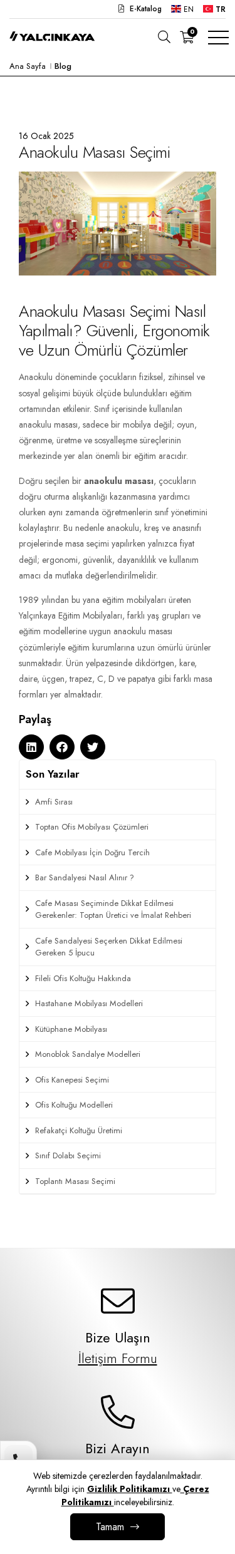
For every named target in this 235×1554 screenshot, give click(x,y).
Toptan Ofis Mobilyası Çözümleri (92, 827)
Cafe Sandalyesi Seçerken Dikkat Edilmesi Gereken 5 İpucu (108, 947)
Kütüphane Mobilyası (71, 1029)
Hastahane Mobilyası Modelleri (89, 1003)
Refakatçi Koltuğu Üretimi (78, 1130)
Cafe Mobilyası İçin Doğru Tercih (92, 852)
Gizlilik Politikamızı (129, 1489)
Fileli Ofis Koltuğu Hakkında (83, 978)
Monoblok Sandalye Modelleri (87, 1054)
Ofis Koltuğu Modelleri (74, 1105)
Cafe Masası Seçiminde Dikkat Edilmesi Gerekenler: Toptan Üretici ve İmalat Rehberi (113, 909)
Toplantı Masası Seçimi (75, 1181)
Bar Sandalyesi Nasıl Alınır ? (84, 877)
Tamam (110, 1527)
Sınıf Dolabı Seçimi (68, 1155)
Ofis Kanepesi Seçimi (72, 1080)
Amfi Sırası (54, 802)
